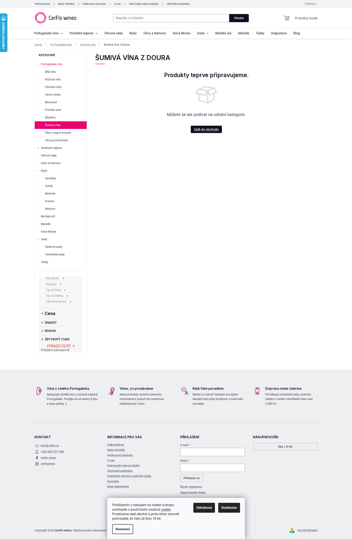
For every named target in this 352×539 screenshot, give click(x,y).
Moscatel (51, 102)
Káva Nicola (48, 231)
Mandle (45, 224)
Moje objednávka (118, 486)
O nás (117, 3)
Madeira (50, 117)
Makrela (50, 193)
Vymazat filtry (59, 346)
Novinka (53, 284)
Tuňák (49, 186)
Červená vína (53, 87)
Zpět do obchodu (206, 129)
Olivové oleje (49, 155)
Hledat (239, 18)
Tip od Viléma (57, 295)
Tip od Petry (56, 290)
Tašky (44, 262)
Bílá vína (50, 71)
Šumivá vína (52, 125)
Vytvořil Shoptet (307, 530)
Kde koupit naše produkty (143, 3)
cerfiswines (48, 463)
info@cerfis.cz (50, 445)
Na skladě (55, 278)
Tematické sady (55, 254)
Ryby (44, 170)
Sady (44, 239)
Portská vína (53, 109)
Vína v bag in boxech (58, 132)
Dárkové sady (53, 246)
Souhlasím (229, 508)
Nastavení (123, 529)
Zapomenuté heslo (193, 492)
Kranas (49, 201)
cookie (166, 509)
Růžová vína (53, 79)
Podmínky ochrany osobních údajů (129, 476)
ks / (285, 446)
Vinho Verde (52, 94)
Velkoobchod (42, 3)
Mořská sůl (48, 216)
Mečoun (50, 208)
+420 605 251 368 (52, 451)
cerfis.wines (48, 457)
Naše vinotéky (66, 3)
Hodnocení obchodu (94, 3)
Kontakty (113, 481)
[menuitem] (48, 33)
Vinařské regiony (51, 148)
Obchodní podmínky (178, 3)
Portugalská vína (51, 64)
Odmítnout (204, 508)
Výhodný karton (58, 301)
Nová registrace (191, 487)
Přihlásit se (192, 478)
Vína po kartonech (56, 140)
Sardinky (50, 178)
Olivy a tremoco (51, 163)
